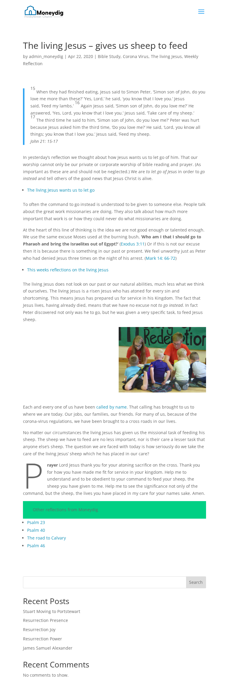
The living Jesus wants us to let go (61, 190)
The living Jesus (166, 56)
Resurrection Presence (45, 620)
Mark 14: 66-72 (160, 258)
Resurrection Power (42, 639)
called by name (111, 407)
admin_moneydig (46, 56)
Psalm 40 (36, 530)
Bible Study (109, 56)
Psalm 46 (36, 545)
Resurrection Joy (39, 629)
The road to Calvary (46, 538)
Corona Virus (135, 56)
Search (196, 582)
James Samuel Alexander (47, 648)
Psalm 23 (36, 522)
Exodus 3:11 (133, 244)
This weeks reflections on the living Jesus (68, 270)
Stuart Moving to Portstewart (51, 611)
